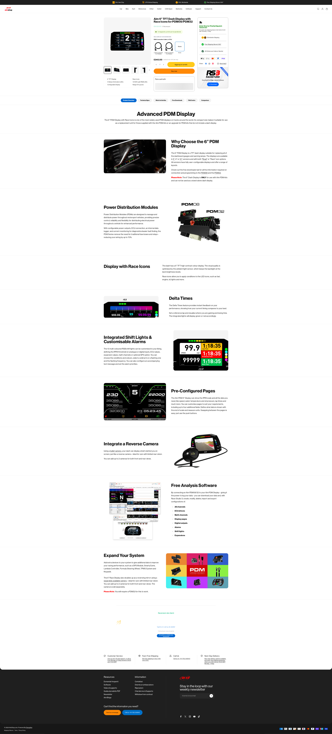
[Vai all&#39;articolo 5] (144, 70)
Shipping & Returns (8, 730)
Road (204, 159)
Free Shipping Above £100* (215, 2)
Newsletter (108, 694)
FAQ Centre (191, 100)
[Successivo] (146, 45)
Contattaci (139, 682)
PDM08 (204, 173)
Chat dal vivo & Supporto (144, 691)
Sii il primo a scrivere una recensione (166, 635)
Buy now (174, 71)
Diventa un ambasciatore (144, 685)
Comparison (205, 100)
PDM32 (218, 173)
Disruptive (29, 727)
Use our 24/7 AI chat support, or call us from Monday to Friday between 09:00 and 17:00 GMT (119, 660)
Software (107, 685)
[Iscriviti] (211, 696)
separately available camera (115, 581)
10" (181, 159)
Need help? (223, 63)
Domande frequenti (111, 682)
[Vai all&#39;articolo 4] (135, 70)
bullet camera (115, 451)
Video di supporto (110, 688)
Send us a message (112, 712)
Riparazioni (139, 688)
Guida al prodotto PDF (112, 691)
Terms (16, 730)
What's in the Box (161, 100)
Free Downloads (177, 100)
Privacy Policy (22, 730)
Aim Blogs (107, 698)
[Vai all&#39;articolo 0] (108, 70)
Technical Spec (145, 100)
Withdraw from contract (144, 694)
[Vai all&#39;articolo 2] (117, 70)
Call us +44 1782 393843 (132, 712)
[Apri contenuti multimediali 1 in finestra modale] (127, 41)
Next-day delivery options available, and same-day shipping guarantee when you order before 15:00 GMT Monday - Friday (215, 661)
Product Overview (128, 100)
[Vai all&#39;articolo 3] (126, 70)
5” (174, 159)
